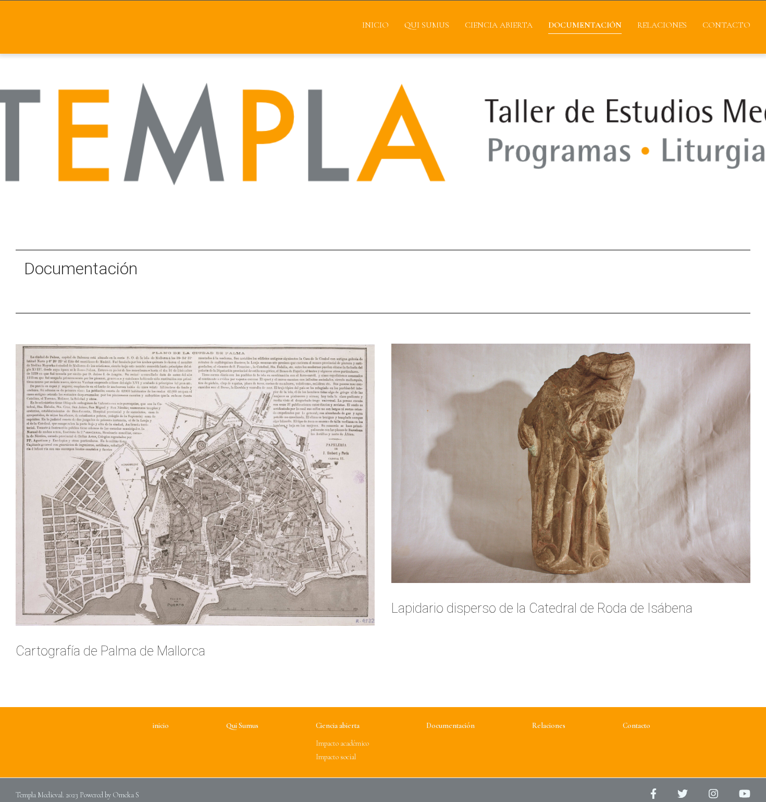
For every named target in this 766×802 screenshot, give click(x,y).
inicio (375, 25)
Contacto (726, 25)
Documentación (585, 25)
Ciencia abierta (499, 25)
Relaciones (662, 25)
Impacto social (336, 756)
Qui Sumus (426, 25)
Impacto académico (342, 743)
